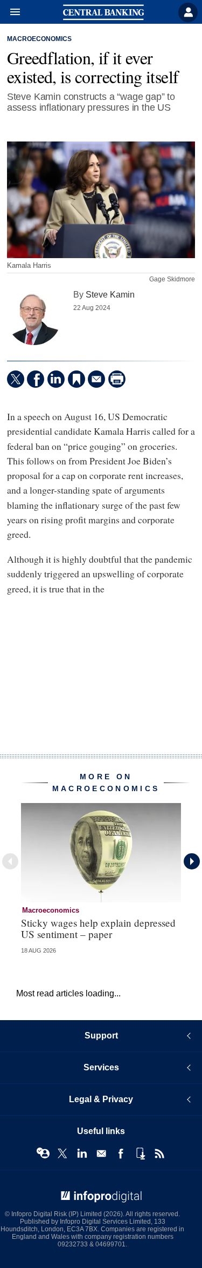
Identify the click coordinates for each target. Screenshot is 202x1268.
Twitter (62, 1153)
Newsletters (101, 1153)
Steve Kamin (110, 294)
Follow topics (43, 1153)
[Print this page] (117, 379)
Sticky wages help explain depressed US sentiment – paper (98, 928)
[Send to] (96, 379)
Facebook (120, 1153)
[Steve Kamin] (34, 318)
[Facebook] (35, 379)
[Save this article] (76, 379)
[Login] (188, 12)
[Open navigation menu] (10, 12)
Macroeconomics (39, 39)
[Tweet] (15, 379)
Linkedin (81, 1153)
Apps (140, 1153)
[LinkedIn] (56, 379)
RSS (159, 1153)
